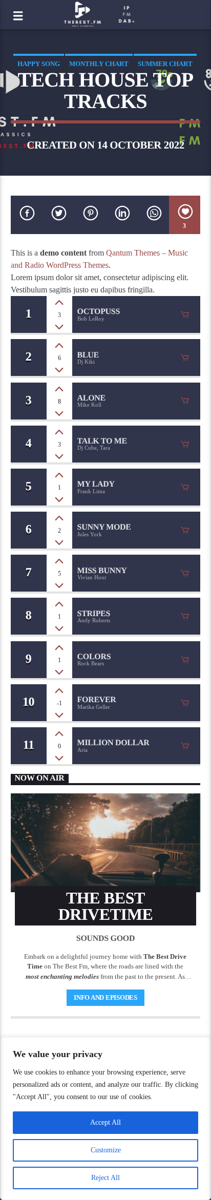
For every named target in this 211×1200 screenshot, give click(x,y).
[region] (105, 1118)
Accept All (105, 1122)
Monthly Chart (99, 64)
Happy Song (38, 64)
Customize (106, 1150)
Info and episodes (105, 997)
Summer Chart (165, 64)
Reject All (105, 1178)
